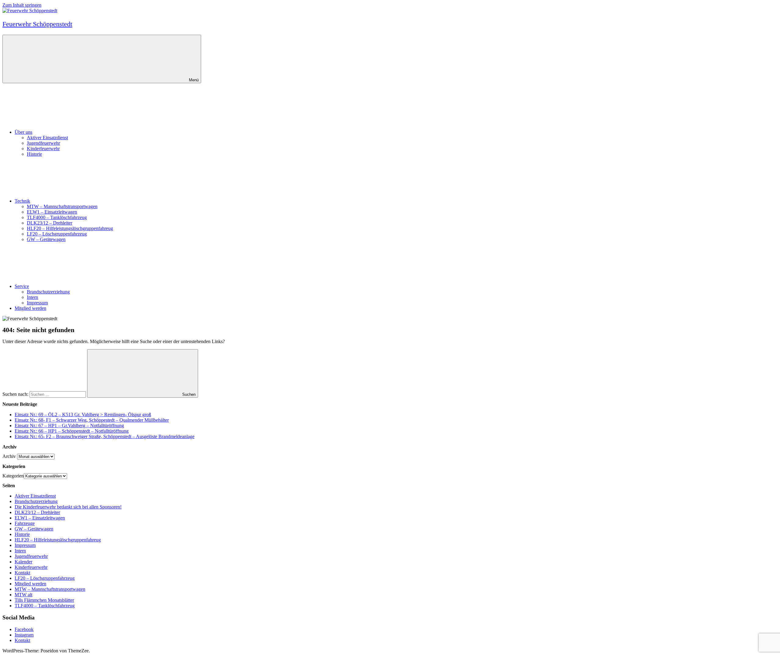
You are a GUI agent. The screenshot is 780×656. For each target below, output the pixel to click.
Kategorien (13, 475)
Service (22, 286)
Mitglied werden (30, 308)
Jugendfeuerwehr (43, 143)
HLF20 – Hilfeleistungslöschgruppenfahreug (70, 228)
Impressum (37, 302)
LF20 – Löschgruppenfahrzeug (57, 233)
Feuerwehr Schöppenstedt (37, 24)
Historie (34, 154)
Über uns (23, 132)
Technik (22, 201)
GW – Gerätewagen (46, 239)
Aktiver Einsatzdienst (47, 137)
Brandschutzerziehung (48, 291)
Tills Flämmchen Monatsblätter (44, 600)
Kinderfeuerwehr (43, 148)
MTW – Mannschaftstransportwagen (62, 206)
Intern (32, 297)
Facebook (24, 629)
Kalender (23, 561)
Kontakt (22, 572)
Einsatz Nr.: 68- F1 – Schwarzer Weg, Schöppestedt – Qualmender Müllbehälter (92, 420)
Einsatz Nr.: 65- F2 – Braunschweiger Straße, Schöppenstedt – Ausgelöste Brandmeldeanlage (104, 436)
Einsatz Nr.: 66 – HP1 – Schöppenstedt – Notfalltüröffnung (72, 431)
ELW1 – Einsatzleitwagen (52, 212)
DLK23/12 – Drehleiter (49, 222)
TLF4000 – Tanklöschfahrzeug (57, 217)
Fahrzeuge (25, 523)
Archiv (9, 456)
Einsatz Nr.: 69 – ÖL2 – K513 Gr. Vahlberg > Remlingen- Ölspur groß (83, 414)
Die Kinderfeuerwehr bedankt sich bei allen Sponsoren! (68, 506)
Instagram (24, 634)
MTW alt (23, 594)
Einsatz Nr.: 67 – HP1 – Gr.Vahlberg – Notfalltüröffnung (69, 425)
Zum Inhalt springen (21, 5)
